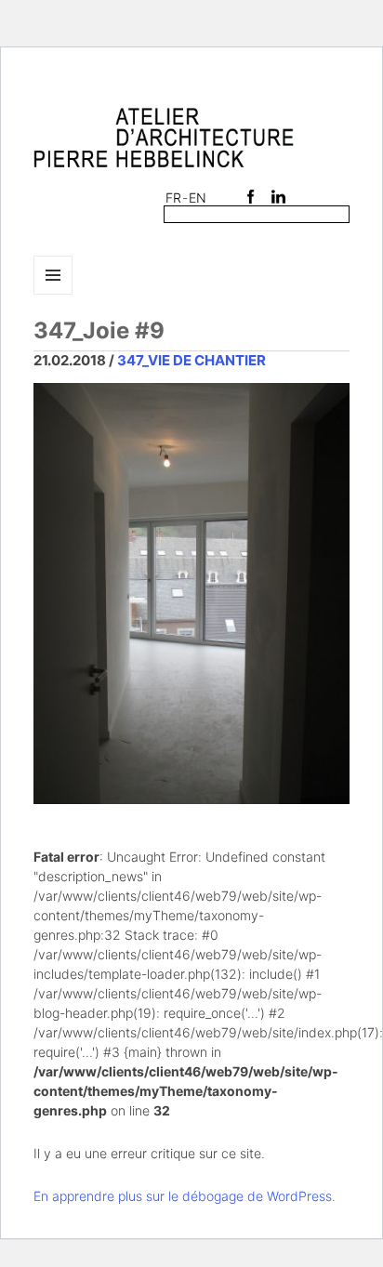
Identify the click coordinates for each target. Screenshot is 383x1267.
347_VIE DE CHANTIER (191, 360)
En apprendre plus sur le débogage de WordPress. (184, 1196)
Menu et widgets (53, 294)
